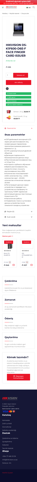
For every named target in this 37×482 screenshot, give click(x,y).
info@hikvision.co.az (9, 460)
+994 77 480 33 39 (9, 456)
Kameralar (6, 420)
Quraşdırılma (7, 442)
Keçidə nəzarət (14, 13)
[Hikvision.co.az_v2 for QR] (11, 7)
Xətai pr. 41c (6, 463)
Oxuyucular (25, 13)
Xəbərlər (5, 445)
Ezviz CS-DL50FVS (7, 254)
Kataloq (4, 13)
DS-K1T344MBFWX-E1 (27, 255)
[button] (28, 7)
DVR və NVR (7, 424)
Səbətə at (21, 75)
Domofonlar (6, 427)
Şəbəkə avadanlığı (9, 430)
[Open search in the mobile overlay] (34, 7)
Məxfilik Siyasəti (7, 473)
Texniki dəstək (7, 448)
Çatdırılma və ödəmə (10, 438)
